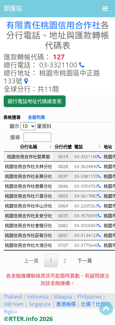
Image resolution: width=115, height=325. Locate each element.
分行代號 (63, 147)
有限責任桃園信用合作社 (53, 25)
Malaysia (63, 296)
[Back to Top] (106, 308)
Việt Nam (14, 304)
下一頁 (84, 260)
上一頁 (31, 260)
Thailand (13, 296)
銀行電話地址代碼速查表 (35, 101)
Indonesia (37, 296)
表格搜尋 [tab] (12, 117)
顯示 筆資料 (31, 126)
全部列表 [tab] (36, 117)
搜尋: (15, 137)
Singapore (40, 304)
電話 (78, 147)
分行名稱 (28, 147)
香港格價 (66, 304)
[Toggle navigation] (105, 8)
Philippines (89, 296)
